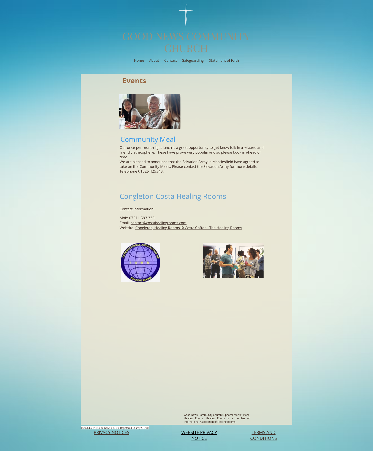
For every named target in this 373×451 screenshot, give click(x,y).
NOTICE (199, 438)
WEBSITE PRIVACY (199, 432)
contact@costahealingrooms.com (158, 222)
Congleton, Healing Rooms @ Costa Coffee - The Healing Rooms (188, 227)
